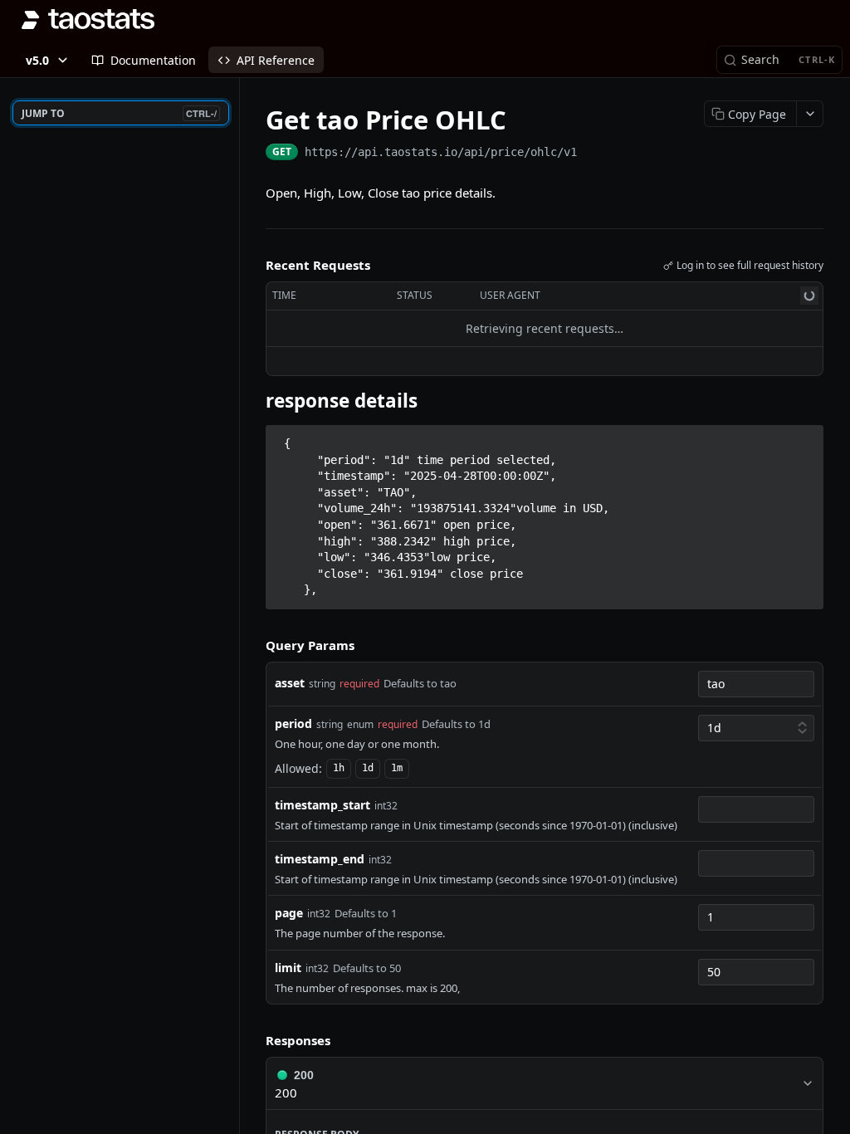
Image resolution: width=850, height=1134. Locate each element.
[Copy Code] (803, 438)
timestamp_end (319, 859)
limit (288, 967)
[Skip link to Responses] (254, 1041)
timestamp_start (322, 805)
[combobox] (756, 684)
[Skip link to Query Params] (254, 646)
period (293, 723)
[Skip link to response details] (254, 400)
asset (290, 683)
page (289, 913)
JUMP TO (119, 113)
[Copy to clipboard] (593, 154)
